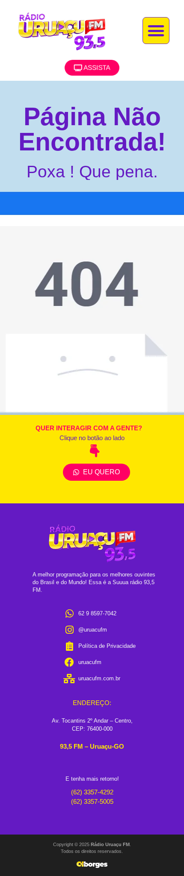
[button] (156, 30)
